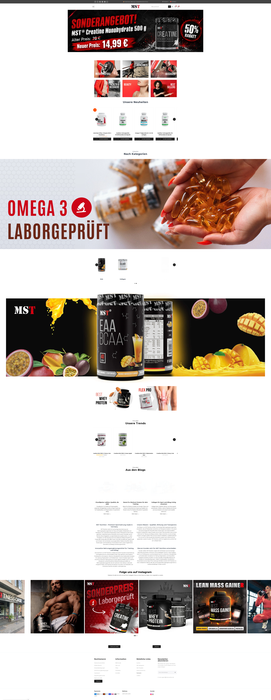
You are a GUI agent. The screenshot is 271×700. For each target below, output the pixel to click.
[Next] (174, 119)
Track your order (114, 646)
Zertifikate (118, 670)
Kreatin (123, 279)
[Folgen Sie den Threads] (153, 694)
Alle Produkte (140, 668)
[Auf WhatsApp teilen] (107, 2)
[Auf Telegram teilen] (102, 2)
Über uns (117, 665)
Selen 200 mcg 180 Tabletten (93, 133)
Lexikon (138, 675)
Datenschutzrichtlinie (99, 663)
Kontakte (117, 673)
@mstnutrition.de (119, 575)
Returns (157, 646)
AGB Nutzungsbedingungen (101, 670)
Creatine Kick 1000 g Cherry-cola (178, 453)
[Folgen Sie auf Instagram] (151, 694)
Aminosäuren (101, 279)
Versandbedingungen (99, 668)
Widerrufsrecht (98, 665)
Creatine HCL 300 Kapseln (135, 453)
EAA (165, 279)
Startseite (139, 673)
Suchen (138, 663)
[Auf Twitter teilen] (98, 2)
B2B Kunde (118, 663)
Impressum (97, 673)
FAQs (116, 668)
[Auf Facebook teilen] (95, 2)
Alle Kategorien (140, 665)
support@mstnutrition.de (167, 677)
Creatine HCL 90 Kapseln (156, 453)
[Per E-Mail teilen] (105, 2)
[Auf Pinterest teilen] (100, 2)
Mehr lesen (107, 513)
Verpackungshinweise (99, 675)
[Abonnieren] (175, 672)
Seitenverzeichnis (141, 670)
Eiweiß (144, 279)
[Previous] (96, 119)
